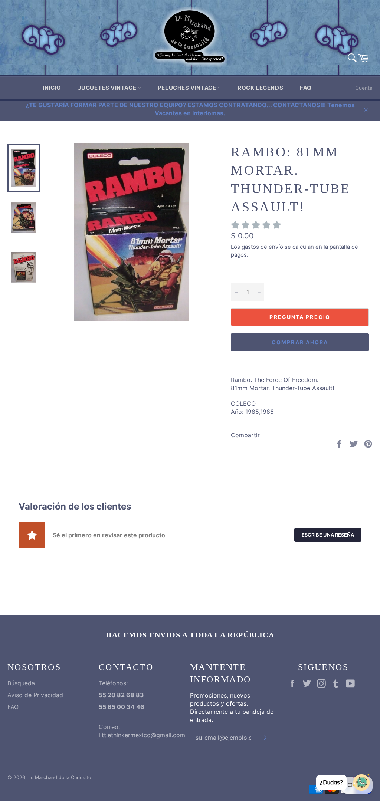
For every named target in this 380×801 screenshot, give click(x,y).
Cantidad (243, 274)
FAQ (306, 87)
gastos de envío (262, 246)
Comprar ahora (300, 342)
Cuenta (364, 88)
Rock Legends (260, 87)
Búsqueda (21, 683)
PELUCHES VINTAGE (187, 87)
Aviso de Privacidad (35, 695)
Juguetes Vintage (108, 87)
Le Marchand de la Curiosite (59, 777)
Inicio (52, 87)
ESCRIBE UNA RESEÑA (328, 535)
